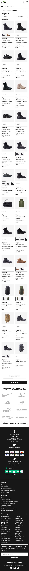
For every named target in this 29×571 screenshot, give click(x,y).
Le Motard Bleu (5, 538)
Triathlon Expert (19, 537)
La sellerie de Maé (6, 537)
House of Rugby (5, 531)
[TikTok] (18, 568)
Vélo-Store (18, 538)
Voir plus (14, 382)
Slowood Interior (19, 524)
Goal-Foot (4, 527)
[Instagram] (14, 568)
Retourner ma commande (8, 490)
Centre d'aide (5, 487)
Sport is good (18, 531)
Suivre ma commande (7, 488)
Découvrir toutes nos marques (14, 423)
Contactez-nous (14, 436)
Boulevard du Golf (6, 518)
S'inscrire (14, 558)
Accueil (3, 10)
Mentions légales (6, 505)
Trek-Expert (18, 535)
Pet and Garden (19, 522)
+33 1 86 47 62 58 (14, 441)
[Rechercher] (6, 6)
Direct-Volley (4, 520)
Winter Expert (19, 540)
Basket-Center (5, 516)
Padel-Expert (18, 518)
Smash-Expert (19, 526)
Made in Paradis (5, 540)
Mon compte (4, 485)
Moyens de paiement (7, 507)
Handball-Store (5, 529)
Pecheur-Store (19, 520)
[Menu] (2, 6)
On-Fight (17, 516)
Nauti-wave (4, 542)
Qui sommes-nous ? (6, 498)
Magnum (4, 38)
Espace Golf (4, 522)
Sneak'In (17, 527)
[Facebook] (11, 568)
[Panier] (27, 2)
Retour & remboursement (8, 503)
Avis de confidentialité (7, 511)
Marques (9, 10)
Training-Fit (18, 533)
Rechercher (10, 6)
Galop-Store (4, 526)
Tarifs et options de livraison (8, 509)
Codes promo (5, 492)
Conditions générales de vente (9, 501)
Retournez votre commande (14, 465)
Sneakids (17, 529)
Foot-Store (4, 524)
